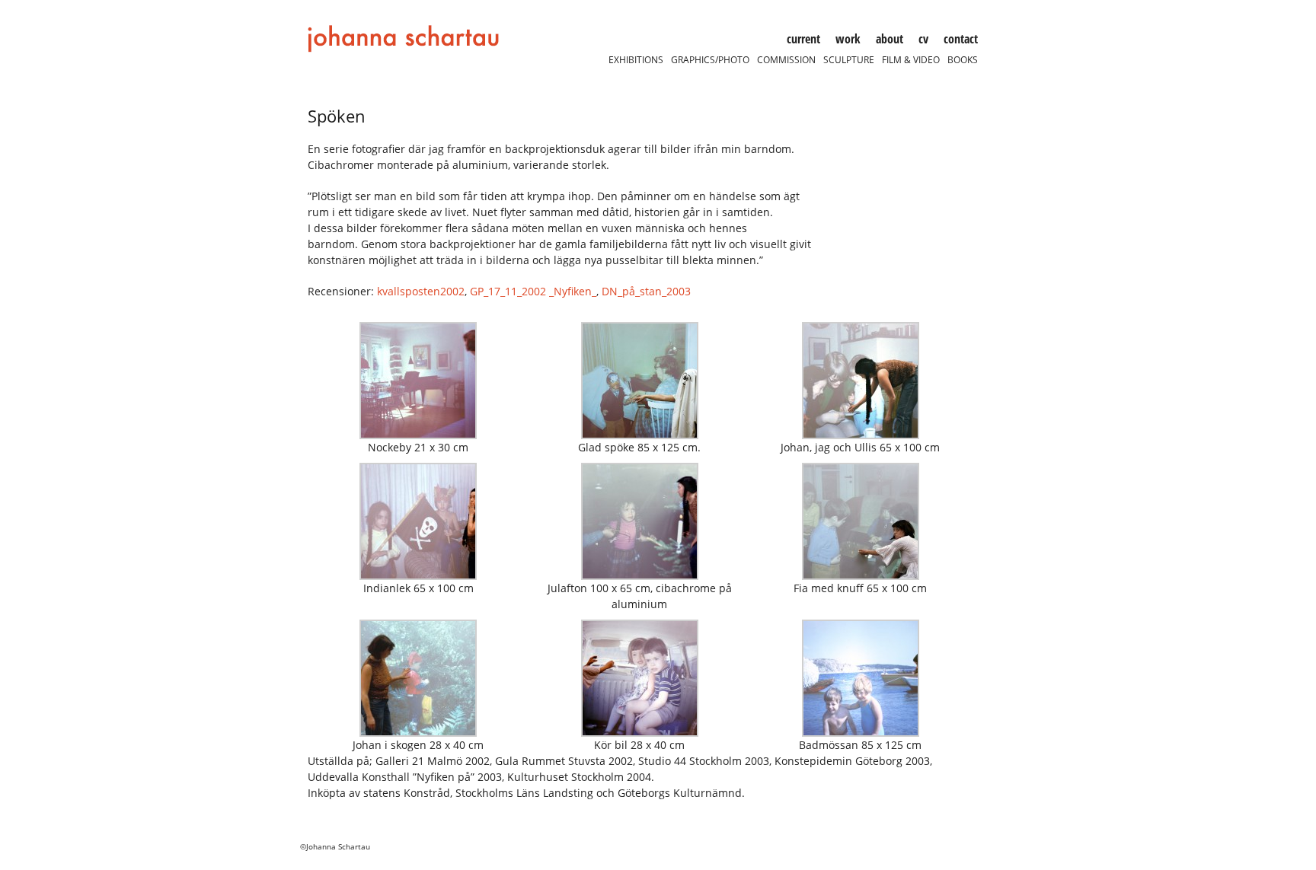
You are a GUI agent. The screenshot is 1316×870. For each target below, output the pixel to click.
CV (923, 38)
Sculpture (848, 59)
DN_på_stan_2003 (646, 291)
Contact (961, 38)
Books (962, 59)
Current (803, 38)
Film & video (911, 59)
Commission (786, 59)
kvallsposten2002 (421, 291)
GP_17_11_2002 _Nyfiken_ (533, 291)
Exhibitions (635, 59)
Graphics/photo (710, 59)
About (889, 38)
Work (848, 38)
